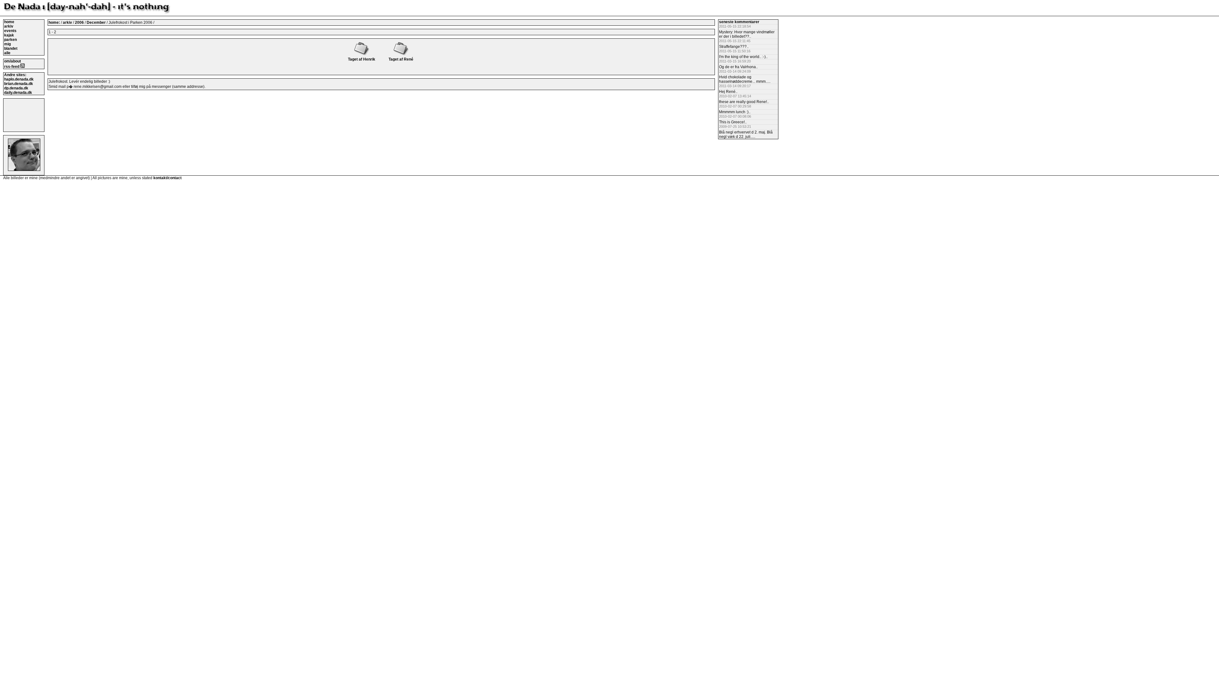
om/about (12, 61)
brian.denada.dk (18, 84)
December (97, 22)
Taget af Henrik (361, 59)
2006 (79, 22)
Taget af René (401, 59)
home (9, 22)
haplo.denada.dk (19, 79)
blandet (10, 48)
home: (55, 22)
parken (10, 39)
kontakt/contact (167, 178)
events (10, 31)
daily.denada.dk (18, 92)
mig (7, 44)
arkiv (8, 26)
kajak (9, 35)
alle (7, 53)
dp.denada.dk (16, 88)
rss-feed (12, 66)
